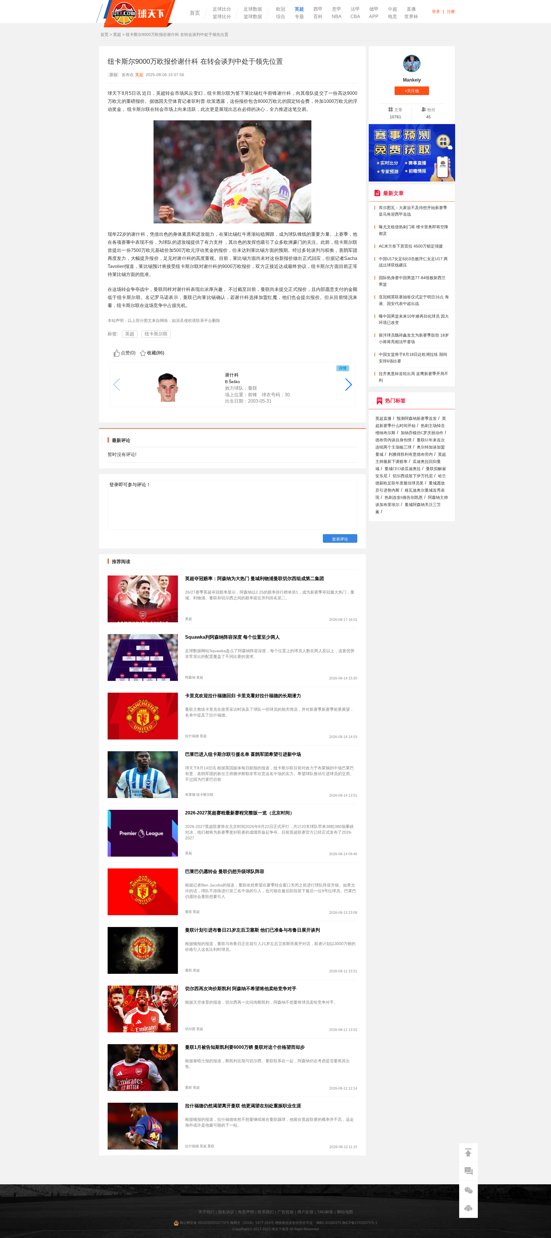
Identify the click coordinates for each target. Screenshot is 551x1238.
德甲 (374, 9)
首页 (195, 13)
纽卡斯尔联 (156, 333)
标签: (113, 333)
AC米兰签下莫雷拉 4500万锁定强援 (411, 246)
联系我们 (266, 1212)
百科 (318, 16)
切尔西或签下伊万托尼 (413, 476)
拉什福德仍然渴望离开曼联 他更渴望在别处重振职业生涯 (243, 1105)
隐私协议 (226, 1212)
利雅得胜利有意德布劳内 (411, 454)
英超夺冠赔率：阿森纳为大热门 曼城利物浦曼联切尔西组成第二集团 (254, 578)
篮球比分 (222, 16)
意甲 (336, 9)
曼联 (188, 912)
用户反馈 (305, 1212)
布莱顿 (190, 795)
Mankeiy (412, 80)
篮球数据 (253, 16)
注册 (451, 11)
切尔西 (190, 1029)
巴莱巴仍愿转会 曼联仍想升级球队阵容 (224, 871)
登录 (436, 11)
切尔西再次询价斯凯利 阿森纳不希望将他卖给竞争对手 (240, 988)
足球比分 (222, 9)
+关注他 (412, 90)
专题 (299, 16)
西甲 (318, 9)
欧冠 (280, 9)
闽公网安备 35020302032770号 (204, 1223)
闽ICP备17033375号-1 (359, 1223)
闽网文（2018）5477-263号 (252, 1223)
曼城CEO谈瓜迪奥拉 (403, 469)
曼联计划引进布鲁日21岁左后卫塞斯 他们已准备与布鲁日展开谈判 (252, 930)
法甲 (355, 9)
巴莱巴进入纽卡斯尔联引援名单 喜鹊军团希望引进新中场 (243, 754)
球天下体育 (135, 13)
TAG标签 (325, 1212)
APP (374, 16)
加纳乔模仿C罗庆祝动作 (422, 433)
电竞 (392, 16)
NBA (337, 16)
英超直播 (383, 418)
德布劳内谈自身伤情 (393, 440)
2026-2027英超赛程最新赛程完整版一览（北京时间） (239, 812)
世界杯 (411, 16)
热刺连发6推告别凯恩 (404, 497)
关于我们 (206, 1212)
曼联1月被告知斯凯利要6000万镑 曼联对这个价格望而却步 (245, 1047)
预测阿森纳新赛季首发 (417, 418)
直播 (411, 9)
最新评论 (121, 440)
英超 (299, 9)
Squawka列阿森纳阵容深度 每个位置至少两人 (232, 637)
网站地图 (345, 1212)
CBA (355, 16)
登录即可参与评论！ (130, 484)
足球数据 (253, 9)
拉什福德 (192, 736)
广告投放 (286, 1212)
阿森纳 (190, 677)
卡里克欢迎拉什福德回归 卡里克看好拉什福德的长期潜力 (243, 695)
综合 (280, 16)
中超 (392, 9)
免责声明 (246, 1212)
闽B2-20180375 (328, 1223)
